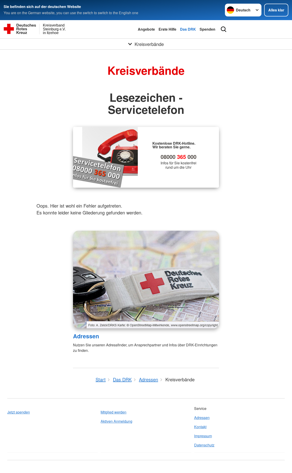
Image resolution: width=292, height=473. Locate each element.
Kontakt (200, 426)
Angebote (146, 29)
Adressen (86, 336)
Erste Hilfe (167, 29)
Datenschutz (204, 445)
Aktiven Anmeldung (116, 421)
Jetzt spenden (18, 412)
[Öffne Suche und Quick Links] (223, 29)
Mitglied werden (113, 412)
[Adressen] (146, 279)
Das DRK (188, 29)
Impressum (203, 435)
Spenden (207, 29)
